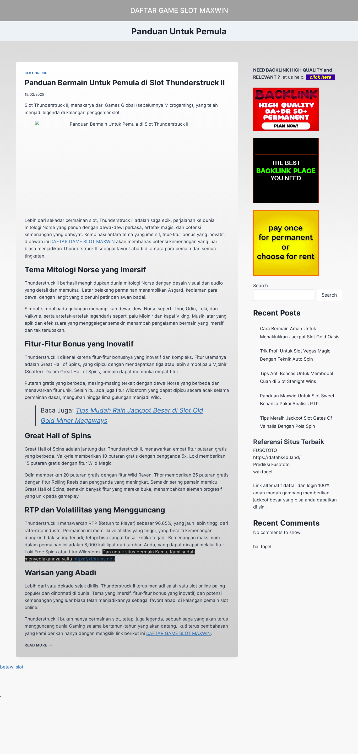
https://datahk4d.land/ (277, 457)
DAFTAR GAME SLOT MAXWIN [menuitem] (82, 241)
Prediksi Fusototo (271, 464)
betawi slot (11, 667)
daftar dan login (300, 485)
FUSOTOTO (265, 450)
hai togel (262, 546)
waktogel (262, 471)
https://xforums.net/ (94, 559)
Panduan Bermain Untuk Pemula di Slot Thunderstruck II (125, 82)
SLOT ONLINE (36, 73)
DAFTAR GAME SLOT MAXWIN (178, 633)
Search (260, 285)
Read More (39, 645)
